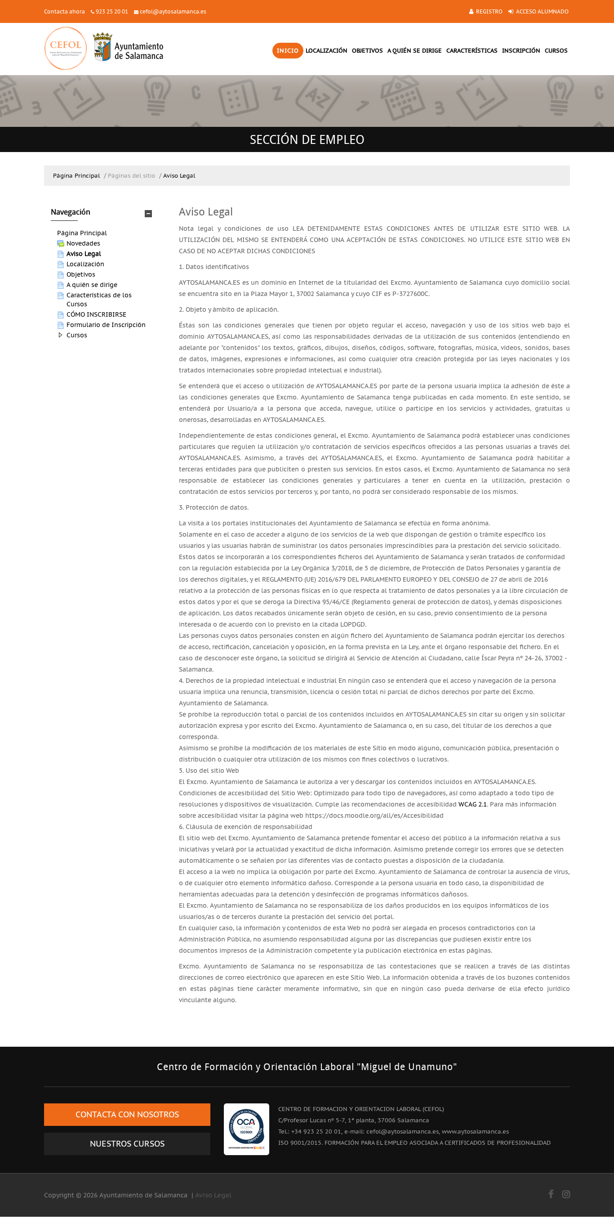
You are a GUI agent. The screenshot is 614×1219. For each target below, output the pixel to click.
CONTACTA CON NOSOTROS (127, 1114)
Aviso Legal (213, 1195)
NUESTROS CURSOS (127, 1143)
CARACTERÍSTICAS (472, 50)
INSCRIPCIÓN (521, 50)
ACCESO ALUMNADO (542, 11)
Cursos (77, 335)
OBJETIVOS (367, 50)
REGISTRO (489, 11)
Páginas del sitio (131, 175)
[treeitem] (104, 233)
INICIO (288, 50)
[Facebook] (550, 1194)
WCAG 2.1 (472, 804)
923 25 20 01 (112, 11)
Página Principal (82, 233)
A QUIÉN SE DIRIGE (414, 50)
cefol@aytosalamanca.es (173, 11)
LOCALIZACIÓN (326, 50)
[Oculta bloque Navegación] (148, 213)
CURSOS (556, 50)
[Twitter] (566, 1194)
